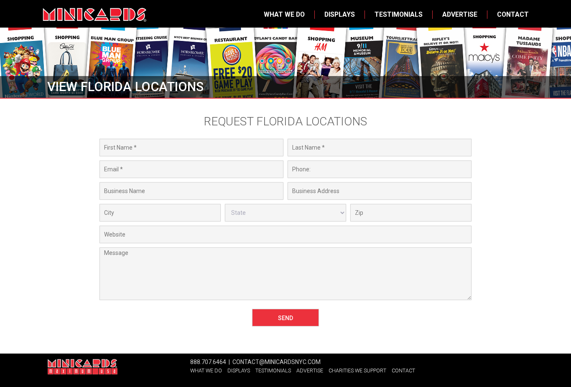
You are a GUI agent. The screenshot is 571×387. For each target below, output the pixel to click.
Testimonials (399, 14)
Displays (339, 14)
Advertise (459, 14)
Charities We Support (357, 370)
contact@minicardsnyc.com (276, 362)
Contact (513, 14)
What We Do (284, 14)
